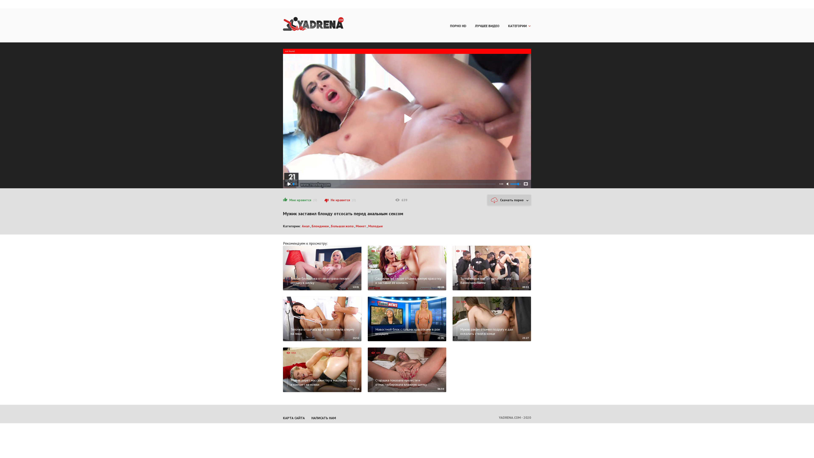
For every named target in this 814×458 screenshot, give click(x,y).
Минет (361, 226)
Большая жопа (342, 226)
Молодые (375, 226)
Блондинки (320, 226)
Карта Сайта (294, 418)
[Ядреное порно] (313, 24)
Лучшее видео (487, 26)
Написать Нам (323, 418)
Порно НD (458, 26)
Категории (517, 26)
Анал (305, 226)
